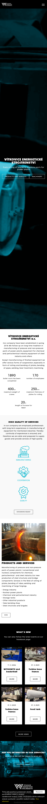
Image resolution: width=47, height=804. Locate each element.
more (6, 615)
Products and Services (15, 176)
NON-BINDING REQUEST (23, 511)
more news (23, 734)
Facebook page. (23, 639)
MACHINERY (37, 176)
